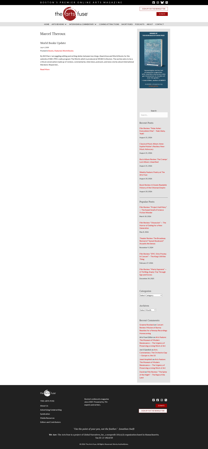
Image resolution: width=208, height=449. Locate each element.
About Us (44, 406)
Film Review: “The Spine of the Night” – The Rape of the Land (153, 375)
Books (51, 51)
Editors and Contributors (50, 422)
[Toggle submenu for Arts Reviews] (65, 24)
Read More (44, 69)
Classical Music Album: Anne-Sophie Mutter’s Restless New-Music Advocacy (152, 146)
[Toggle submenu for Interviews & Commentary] (95, 24)
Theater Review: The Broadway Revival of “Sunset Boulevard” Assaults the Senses (153, 241)
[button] (154, 9)
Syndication (45, 414)
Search (153, 111)
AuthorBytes (123, 444)
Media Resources (47, 418)
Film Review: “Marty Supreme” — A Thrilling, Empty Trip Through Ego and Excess (153, 272)
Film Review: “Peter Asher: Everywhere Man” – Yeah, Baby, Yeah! (152, 131)
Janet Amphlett (146, 359)
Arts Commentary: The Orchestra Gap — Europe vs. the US (153, 353)
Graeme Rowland (147, 324)
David (142, 372)
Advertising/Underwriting (51, 410)
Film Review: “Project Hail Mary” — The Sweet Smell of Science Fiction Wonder (153, 210)
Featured (58, 51)
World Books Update (53, 43)
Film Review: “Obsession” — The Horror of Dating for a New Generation (153, 225)
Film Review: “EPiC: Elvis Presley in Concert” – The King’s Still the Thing (153, 256)
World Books (68, 51)
